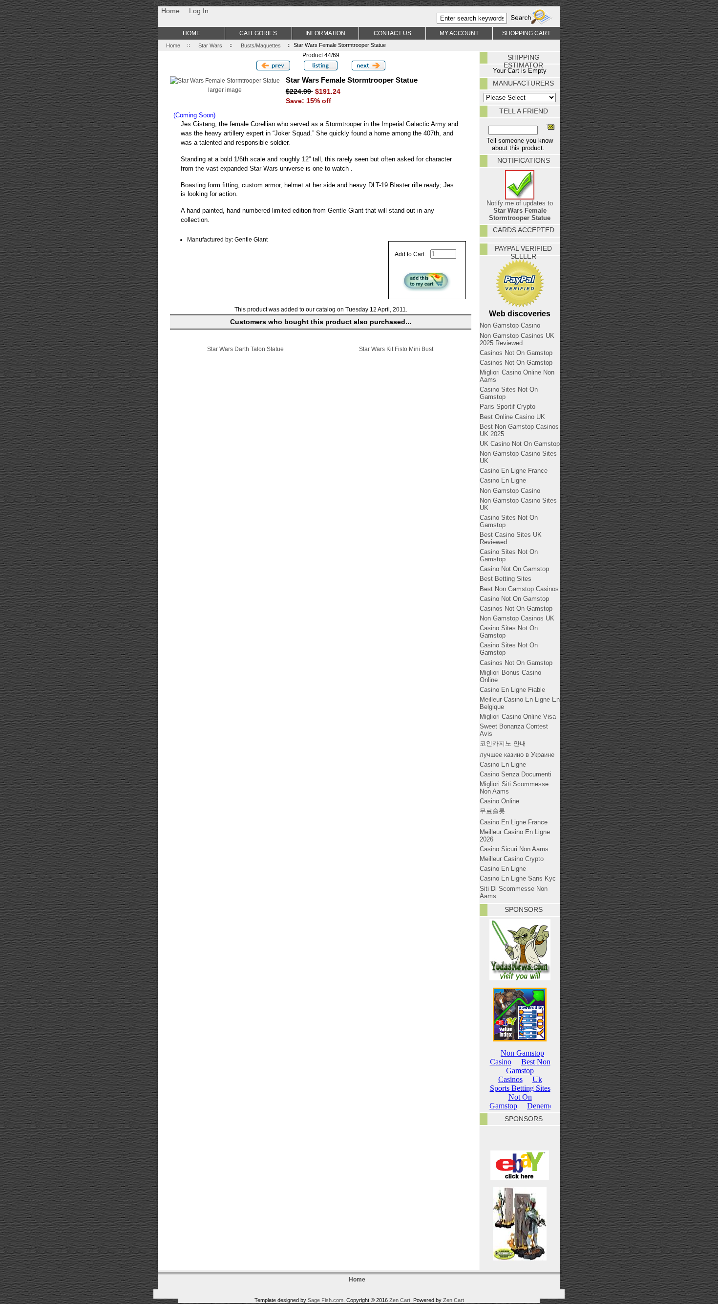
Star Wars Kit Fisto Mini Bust (396, 349)
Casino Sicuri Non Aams (514, 849)
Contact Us (392, 33)
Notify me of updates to (519, 210)
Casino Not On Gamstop (514, 569)
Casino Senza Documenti (515, 774)
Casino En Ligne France (514, 470)
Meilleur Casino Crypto (512, 858)
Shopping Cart (526, 33)
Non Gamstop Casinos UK (517, 618)
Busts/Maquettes (261, 45)
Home (170, 11)
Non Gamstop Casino (510, 325)
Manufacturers (523, 83)
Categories (258, 33)
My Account (459, 33)
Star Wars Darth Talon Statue (245, 349)
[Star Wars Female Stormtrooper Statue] (225, 80)
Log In (199, 11)
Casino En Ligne (503, 480)
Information (325, 33)
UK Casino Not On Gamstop (520, 443)
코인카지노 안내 (503, 743)
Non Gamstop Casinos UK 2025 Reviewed (517, 339)
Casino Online (499, 801)
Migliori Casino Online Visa (518, 716)
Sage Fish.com (325, 1300)
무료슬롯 (492, 811)
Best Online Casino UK (512, 416)
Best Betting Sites (505, 578)
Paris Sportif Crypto (507, 406)
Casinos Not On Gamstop (516, 352)
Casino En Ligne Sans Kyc (518, 878)
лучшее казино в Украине (517, 754)
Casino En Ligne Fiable (512, 689)
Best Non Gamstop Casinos (519, 589)
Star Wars (210, 45)
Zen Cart (399, 1300)
